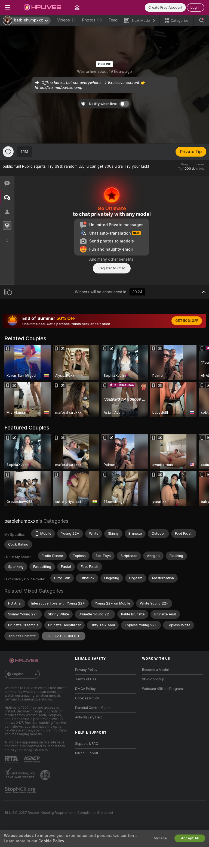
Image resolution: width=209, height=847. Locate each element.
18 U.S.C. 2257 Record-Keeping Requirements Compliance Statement (59, 813)
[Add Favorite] (8, 151)
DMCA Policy (85, 689)
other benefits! (121, 259)
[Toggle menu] (7, 7)
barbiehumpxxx (21, 521)
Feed (113, 20)
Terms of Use (85, 679)
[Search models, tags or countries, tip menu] (201, 20)
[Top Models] (77, 7)
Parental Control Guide (92, 708)
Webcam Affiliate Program (162, 689)
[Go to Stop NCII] (21, 790)
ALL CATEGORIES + (63, 636)
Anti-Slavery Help (89, 717)
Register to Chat (112, 268)
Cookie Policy (51, 841)
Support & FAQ (86, 744)
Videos (66, 20)
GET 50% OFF (186, 321)
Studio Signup (153, 679)
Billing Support (86, 753)
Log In (195, 7)
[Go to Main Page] (42, 7)
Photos (92, 20)
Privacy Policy (86, 670)
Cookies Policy (87, 698)
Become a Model (155, 670)
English (18, 674)
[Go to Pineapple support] (45, 775)
